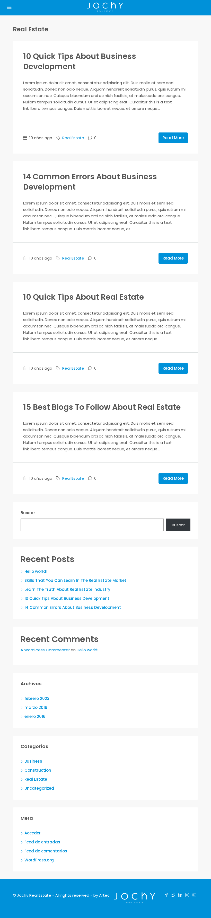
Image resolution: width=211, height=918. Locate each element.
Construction (37, 770)
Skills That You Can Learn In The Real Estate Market (75, 580)
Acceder (32, 833)
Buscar (28, 512)
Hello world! (35, 571)
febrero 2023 (36, 698)
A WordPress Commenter (45, 650)
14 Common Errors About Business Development (90, 181)
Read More (173, 137)
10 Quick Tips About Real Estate (83, 296)
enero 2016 (35, 716)
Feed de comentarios (45, 851)
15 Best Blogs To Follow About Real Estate (102, 407)
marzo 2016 (35, 707)
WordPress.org (39, 860)
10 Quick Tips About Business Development (79, 61)
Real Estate (73, 137)
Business (33, 761)
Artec (104, 895)
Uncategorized (39, 788)
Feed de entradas (42, 842)
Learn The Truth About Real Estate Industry (67, 589)
